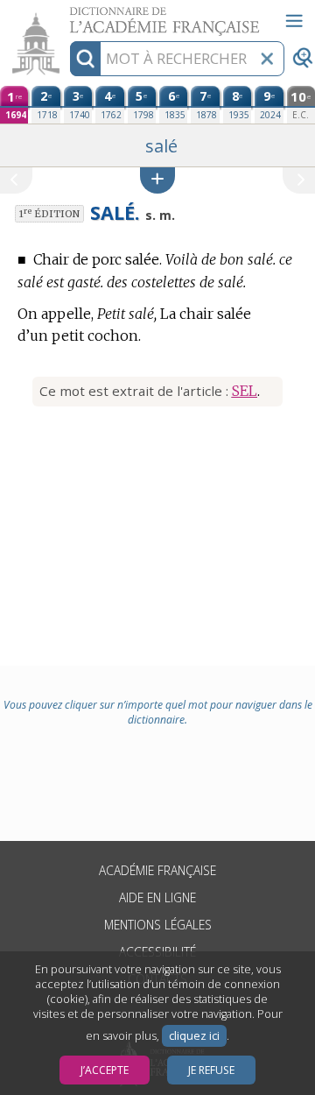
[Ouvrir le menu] (294, 21)
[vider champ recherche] (266, 58)
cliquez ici (194, 1035)
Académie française (157, 870)
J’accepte (104, 1070)
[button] (157, 180)
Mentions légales (158, 924)
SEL (244, 390)
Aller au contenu (67, 15)
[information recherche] (85, 58)
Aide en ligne (157, 897)
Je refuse (211, 1070)
